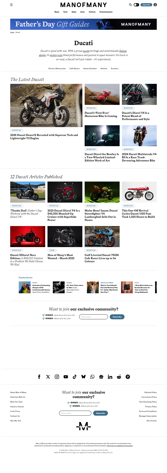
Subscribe (146, 5)
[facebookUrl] (39, 377)
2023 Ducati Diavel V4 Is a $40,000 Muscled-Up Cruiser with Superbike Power (63, 215)
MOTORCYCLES (16, 130)
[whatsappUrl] (92, 377)
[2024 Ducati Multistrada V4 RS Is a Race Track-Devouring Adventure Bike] (139, 135)
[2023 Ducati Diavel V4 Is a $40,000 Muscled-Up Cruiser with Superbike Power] (64, 192)
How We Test (15, 421)
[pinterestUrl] (128, 377)
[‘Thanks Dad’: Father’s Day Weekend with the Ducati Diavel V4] (27, 192)
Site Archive (152, 421)
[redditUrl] (119, 377)
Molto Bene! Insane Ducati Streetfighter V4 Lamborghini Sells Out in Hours (101, 215)
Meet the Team (16, 402)
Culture (92, 12)
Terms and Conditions (148, 411)
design (42, 55)
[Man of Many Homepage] (83, 4)
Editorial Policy (150, 392)
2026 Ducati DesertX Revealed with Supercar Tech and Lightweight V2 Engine (44, 136)
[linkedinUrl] (110, 377)
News (57, 12)
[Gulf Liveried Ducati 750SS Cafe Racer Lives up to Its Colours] (102, 236)
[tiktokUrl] (74, 377)
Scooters (114, 68)
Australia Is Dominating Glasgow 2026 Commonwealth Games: (41, 289)
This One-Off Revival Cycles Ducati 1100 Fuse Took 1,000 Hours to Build (138, 213)
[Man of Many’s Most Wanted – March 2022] (64, 236)
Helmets (103, 68)
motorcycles (56, 55)
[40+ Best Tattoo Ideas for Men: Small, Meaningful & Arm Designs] (59, 287)
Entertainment (106, 12)
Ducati (18, 32)
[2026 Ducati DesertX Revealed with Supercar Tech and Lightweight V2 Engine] (46, 105)
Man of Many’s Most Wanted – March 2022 (60, 256)
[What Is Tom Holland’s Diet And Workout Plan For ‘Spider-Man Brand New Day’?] (93, 287)
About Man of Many (18, 392)
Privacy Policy (151, 406)
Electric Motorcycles (57, 68)
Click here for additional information (120, 446)
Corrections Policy (149, 397)
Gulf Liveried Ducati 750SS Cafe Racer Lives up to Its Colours (102, 258)
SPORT (34, 283)
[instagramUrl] (57, 377)
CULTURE (52, 250)
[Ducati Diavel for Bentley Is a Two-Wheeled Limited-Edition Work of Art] (102, 135)
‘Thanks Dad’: (26, 213)
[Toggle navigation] (12, 4)
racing (86, 50)
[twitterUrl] (48, 377)
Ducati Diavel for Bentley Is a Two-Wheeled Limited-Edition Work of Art (102, 157)
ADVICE (69, 283)
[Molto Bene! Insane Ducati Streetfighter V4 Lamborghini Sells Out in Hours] (102, 192)
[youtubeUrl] (66, 377)
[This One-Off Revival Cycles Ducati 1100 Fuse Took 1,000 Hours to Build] (139, 192)
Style (74, 12)
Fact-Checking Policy (148, 402)
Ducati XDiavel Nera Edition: (26, 259)
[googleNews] (101, 377)
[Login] (155, 4)
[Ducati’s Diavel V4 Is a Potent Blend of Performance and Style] (139, 94)
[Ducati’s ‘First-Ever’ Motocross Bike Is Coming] (102, 94)
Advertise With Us (17, 397)
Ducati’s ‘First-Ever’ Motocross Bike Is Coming (101, 114)
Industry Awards (17, 406)
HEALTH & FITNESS (107, 283)
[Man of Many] (83, 426)
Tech (65, 12)
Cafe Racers (74, 68)
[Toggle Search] (130, 4)
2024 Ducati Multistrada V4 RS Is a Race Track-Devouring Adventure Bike (139, 157)
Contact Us (15, 416)
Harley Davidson (90, 68)
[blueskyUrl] (83, 377)
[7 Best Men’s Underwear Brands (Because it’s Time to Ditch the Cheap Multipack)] (127, 287)
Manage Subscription (148, 416)
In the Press (15, 411)
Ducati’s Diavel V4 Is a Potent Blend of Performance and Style (136, 116)
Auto (82, 12)
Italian (123, 50)
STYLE (137, 283)
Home (12, 32)
